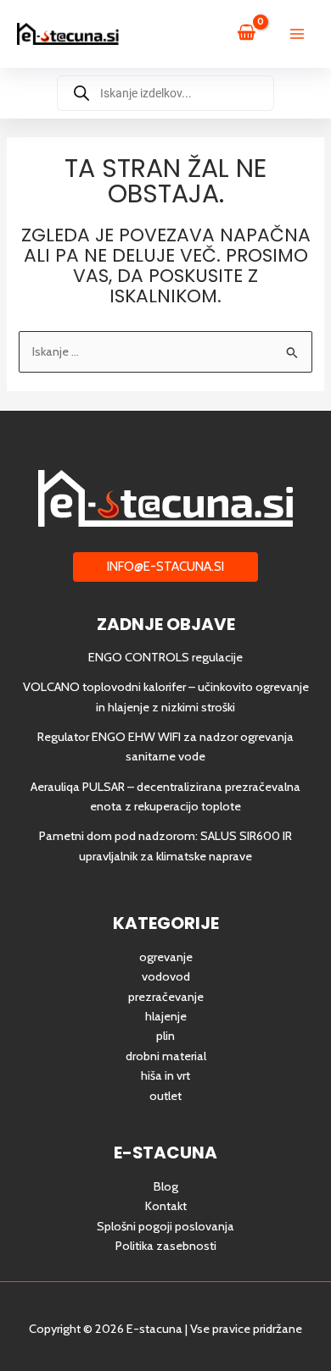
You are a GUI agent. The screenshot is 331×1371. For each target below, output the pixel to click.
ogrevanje (166, 957)
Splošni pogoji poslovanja (165, 1226)
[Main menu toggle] (297, 34)
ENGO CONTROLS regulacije (165, 657)
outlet (165, 1095)
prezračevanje (166, 996)
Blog (166, 1186)
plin (165, 1035)
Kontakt (166, 1205)
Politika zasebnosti (165, 1245)
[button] (165, 567)
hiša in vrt (165, 1075)
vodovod (166, 976)
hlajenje (166, 1016)
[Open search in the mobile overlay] (165, 93)
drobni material (166, 1056)
